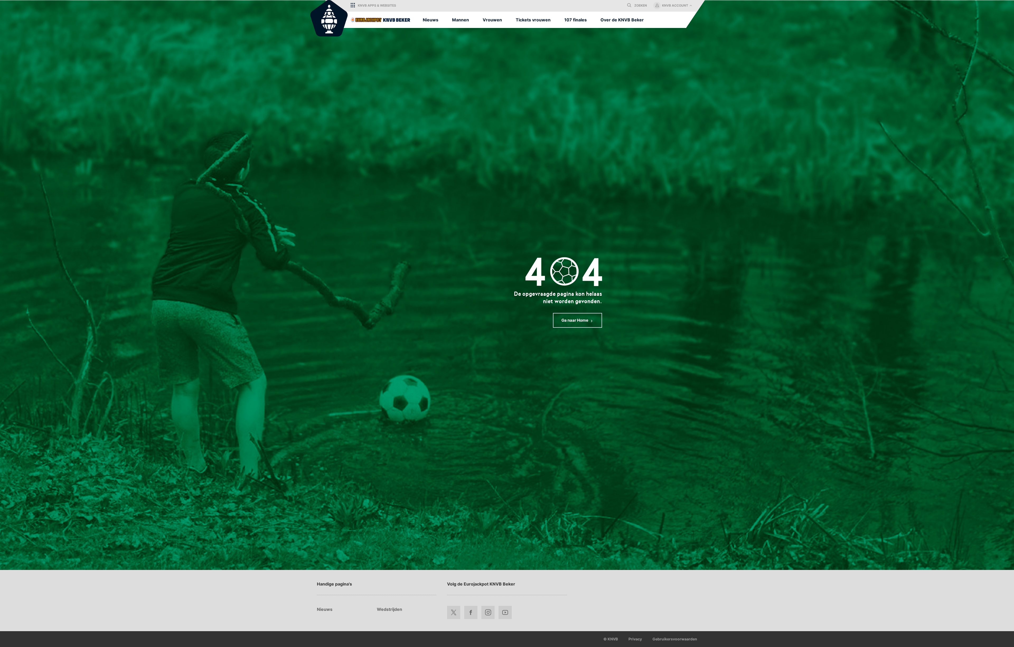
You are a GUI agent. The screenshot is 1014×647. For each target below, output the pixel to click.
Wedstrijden (389, 609)
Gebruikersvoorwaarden (674, 639)
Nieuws (324, 609)
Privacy (635, 639)
